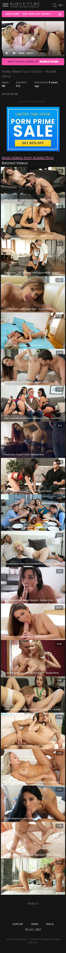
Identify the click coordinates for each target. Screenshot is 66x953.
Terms (34, 924)
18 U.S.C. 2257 (33, 929)
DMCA (50, 924)
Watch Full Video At (33, 62)
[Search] (55, 5)
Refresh (33, 904)
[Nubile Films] (33, 149)
